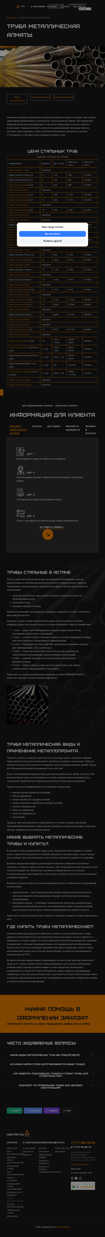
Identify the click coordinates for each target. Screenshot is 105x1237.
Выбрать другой (52, 241)
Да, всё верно (52, 234)
